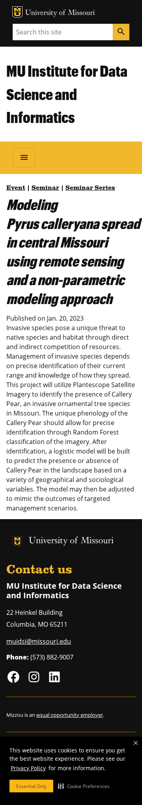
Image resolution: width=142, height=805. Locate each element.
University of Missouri (60, 13)
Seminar (45, 188)
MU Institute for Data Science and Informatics (66, 94)
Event (15, 188)
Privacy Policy (28, 768)
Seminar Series (90, 188)
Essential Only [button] (31, 786)
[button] (83, 786)
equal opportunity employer (69, 714)
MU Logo (17, 12)
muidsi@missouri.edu (38, 641)
